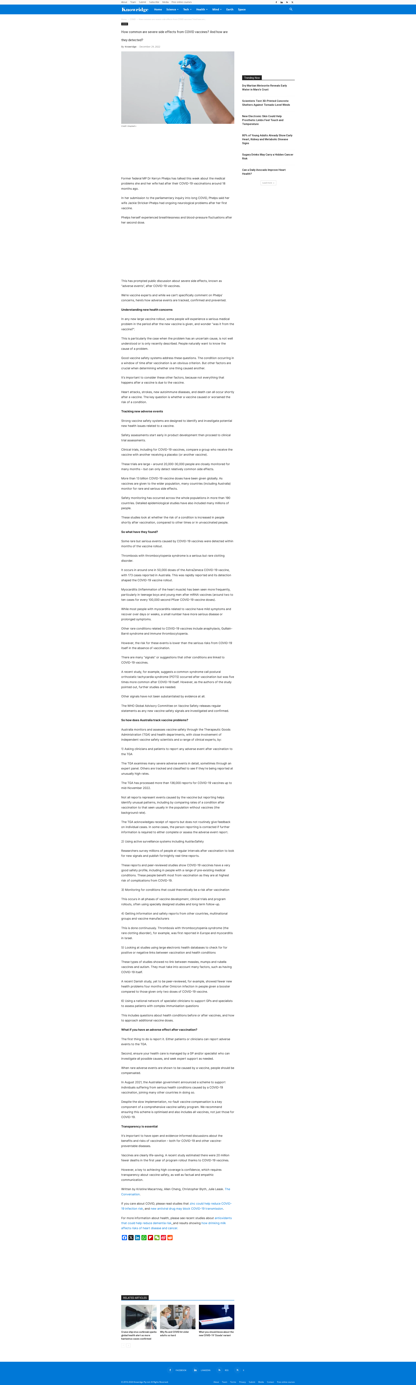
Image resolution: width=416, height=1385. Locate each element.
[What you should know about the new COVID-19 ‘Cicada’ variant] (216, 1317)
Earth (230, 9)
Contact (270, 1382)
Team (133, 2)
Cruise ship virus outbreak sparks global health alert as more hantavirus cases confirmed (139, 1335)
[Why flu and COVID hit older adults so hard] (177, 1317)
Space (242, 9)
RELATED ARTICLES (135, 1297)
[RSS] (287, 2)
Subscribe (154, 2)
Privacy (242, 1382)
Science (171, 9)
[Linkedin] (281, 2)
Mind (215, 9)
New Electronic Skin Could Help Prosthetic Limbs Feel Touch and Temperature (262, 120)
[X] (292, 2)
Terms (233, 1382)
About (124, 2)
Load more (267, 182)
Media (165, 2)
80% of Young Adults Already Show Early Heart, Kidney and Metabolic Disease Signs (267, 139)
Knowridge (130, 46)
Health (200, 9)
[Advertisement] (177, 152)
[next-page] (128, 1345)
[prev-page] (123, 1345)
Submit (142, 2)
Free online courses (182, 2)
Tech (186, 9)
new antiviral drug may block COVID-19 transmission (187, 1208)
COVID (133, 19)
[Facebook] (276, 2)
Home (158, 9)
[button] (291, 9)
